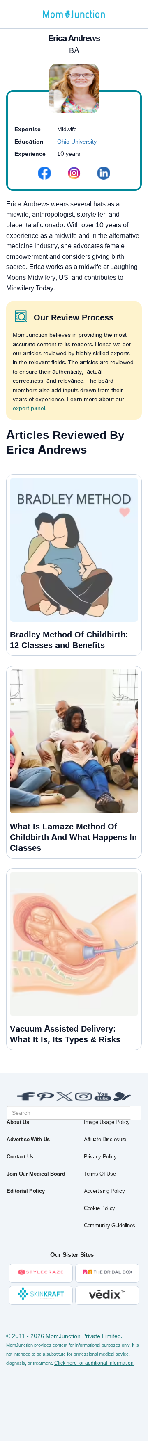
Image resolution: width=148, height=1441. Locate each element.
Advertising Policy (104, 1191)
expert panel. (29, 408)
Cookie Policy (99, 1208)
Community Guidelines (109, 1226)
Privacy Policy (100, 1157)
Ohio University (77, 141)
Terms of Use (100, 1174)
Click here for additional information (94, 1363)
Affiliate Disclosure (105, 1139)
